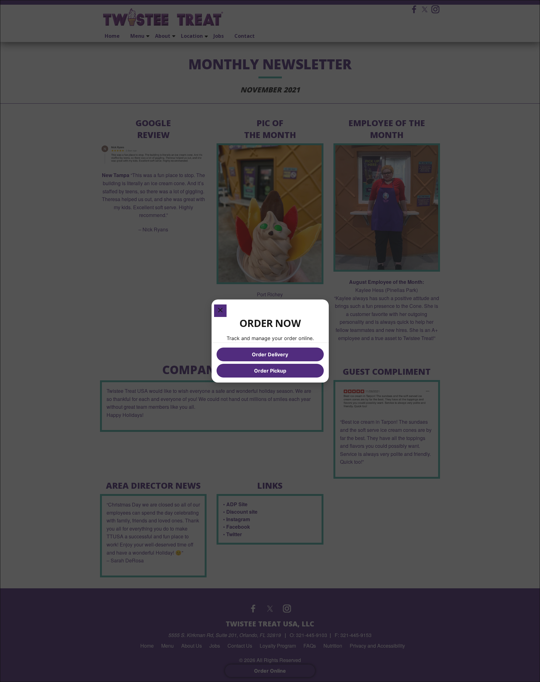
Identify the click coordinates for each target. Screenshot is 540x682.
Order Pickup (270, 371)
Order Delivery (270, 354)
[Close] (220, 310)
